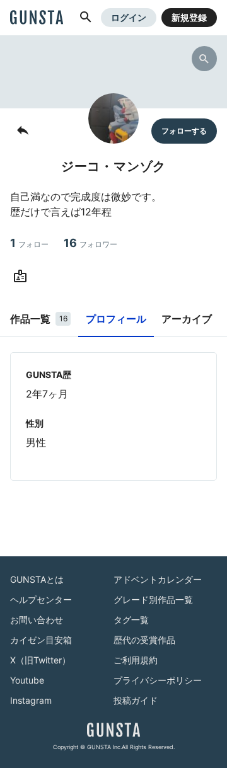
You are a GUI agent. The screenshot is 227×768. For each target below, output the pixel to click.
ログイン (128, 17)
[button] (86, 18)
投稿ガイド (136, 700)
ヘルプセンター (41, 599)
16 (90, 242)
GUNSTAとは (37, 579)
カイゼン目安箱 (41, 639)
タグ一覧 (131, 619)
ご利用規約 (136, 660)
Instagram (31, 700)
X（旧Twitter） (40, 660)
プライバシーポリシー (158, 680)
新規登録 (189, 17)
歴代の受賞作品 (144, 639)
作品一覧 (38, 318)
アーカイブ (186, 318)
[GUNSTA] (36, 18)
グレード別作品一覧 (153, 599)
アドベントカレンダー (158, 579)
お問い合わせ (36, 619)
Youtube (27, 680)
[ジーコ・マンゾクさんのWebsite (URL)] (22, 277)
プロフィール (116, 318)
